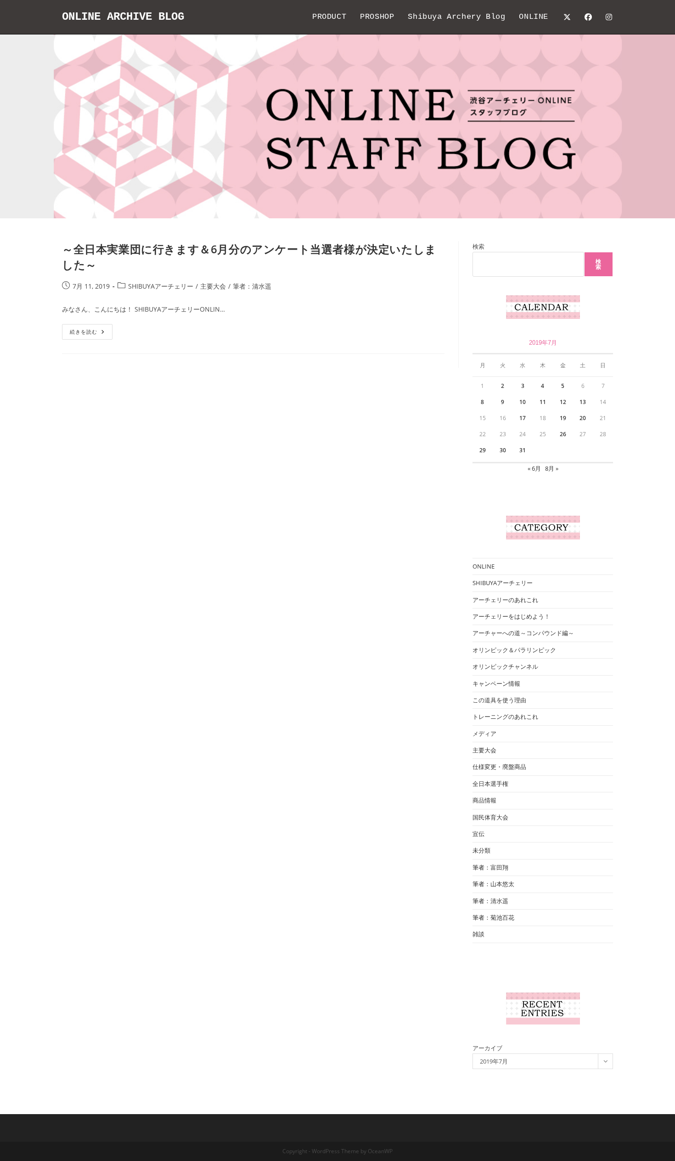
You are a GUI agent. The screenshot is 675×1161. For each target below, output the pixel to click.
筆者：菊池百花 (493, 917)
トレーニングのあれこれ (505, 716)
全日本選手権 (490, 784)
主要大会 (213, 286)
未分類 (481, 850)
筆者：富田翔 (490, 867)
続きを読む (87, 333)
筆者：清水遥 (252, 286)
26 (563, 434)
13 (582, 402)
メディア (484, 733)
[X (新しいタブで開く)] (567, 17)
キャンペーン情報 (496, 683)
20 (582, 418)
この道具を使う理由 (499, 700)
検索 (478, 246)
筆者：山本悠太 (493, 884)
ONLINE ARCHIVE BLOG (123, 17)
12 (563, 402)
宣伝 (478, 834)
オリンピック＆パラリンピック (514, 650)
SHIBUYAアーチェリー (160, 286)
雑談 (478, 934)
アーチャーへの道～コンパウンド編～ (523, 633)
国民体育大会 (490, 817)
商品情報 (484, 800)
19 (563, 418)
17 (522, 418)
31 (522, 450)
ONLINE (483, 566)
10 (522, 402)
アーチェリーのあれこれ (505, 600)
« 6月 (534, 468)
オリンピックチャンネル (505, 666)
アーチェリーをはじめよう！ (511, 616)
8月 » (551, 468)
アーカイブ (487, 1048)
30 (503, 450)
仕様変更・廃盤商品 (499, 767)
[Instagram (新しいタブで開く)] (609, 17)
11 (543, 402)
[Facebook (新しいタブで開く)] (588, 17)
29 (482, 450)
